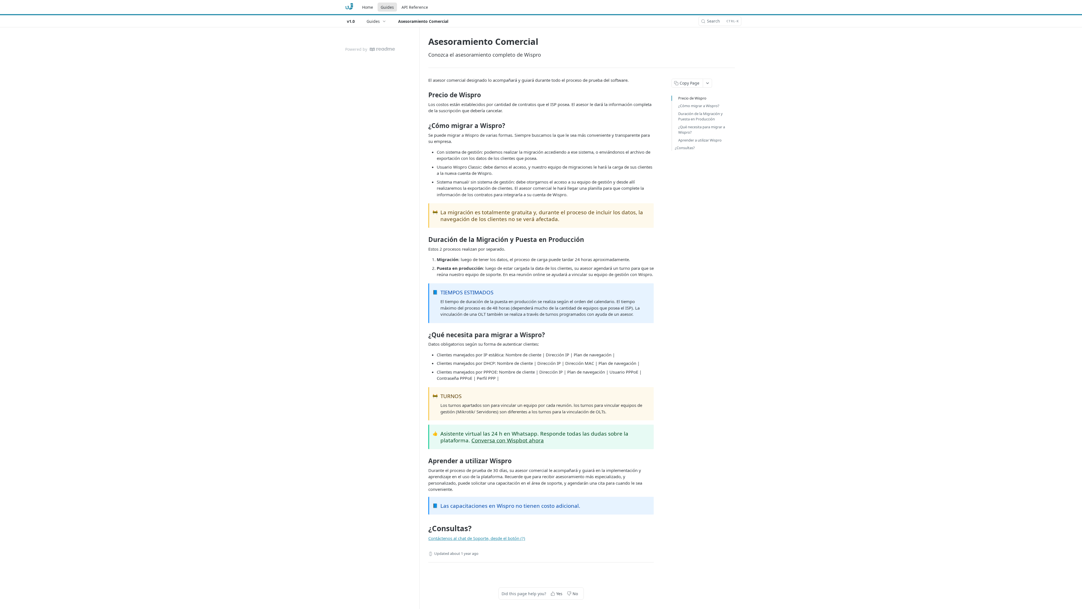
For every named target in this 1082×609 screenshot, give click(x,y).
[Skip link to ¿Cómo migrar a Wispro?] (424, 125)
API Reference (415, 7)
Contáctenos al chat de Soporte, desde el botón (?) (476, 538)
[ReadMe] (382, 49)
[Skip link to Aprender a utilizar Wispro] (424, 461)
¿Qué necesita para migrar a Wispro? (701, 129)
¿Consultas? (685, 147)
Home (367, 7)
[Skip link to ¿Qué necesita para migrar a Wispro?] (424, 334)
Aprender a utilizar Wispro (700, 140)
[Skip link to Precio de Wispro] (424, 95)
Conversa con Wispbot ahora (507, 440)
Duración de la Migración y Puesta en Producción (700, 116)
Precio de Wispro (692, 98)
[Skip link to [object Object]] (424, 528)
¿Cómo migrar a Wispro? (698, 105)
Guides (387, 7)
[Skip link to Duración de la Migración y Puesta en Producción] (424, 239)
